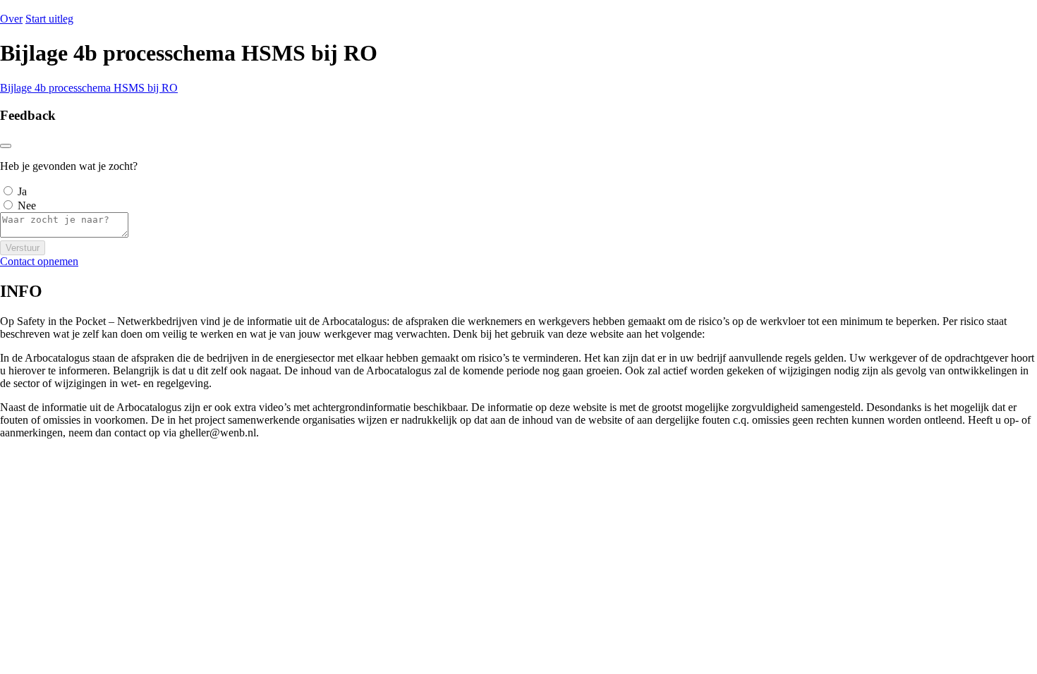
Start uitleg (49, 19)
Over (11, 19)
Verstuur (23, 248)
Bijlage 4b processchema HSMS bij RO (89, 88)
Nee (27, 206)
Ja (22, 191)
